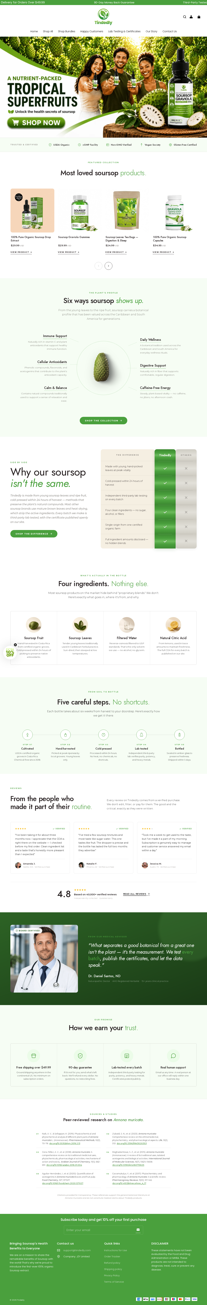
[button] (184, 17)
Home (34, 31)
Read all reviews (134, 894)
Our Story (151, 31)
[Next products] (108, 266)
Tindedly (20, 1300)
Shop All (48, 31)
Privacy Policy (112, 1275)
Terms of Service (114, 1281)
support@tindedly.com (77, 1250)
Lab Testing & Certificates (124, 31)
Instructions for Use (115, 1250)
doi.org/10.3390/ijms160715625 (128, 1165)
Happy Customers (91, 31)
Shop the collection (101, 420)
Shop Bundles (66, 31)
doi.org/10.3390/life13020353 (132, 1143)
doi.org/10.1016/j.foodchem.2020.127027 (62, 1183)
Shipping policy (113, 1269)
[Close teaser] (15, 644)
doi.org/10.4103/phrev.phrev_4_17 (129, 1183)
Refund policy (112, 1262)
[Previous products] (98, 266)
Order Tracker (112, 1256)
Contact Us (170, 31)
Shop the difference (32, 533)
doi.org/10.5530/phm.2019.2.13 (64, 1143)
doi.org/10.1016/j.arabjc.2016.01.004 (64, 1165)
